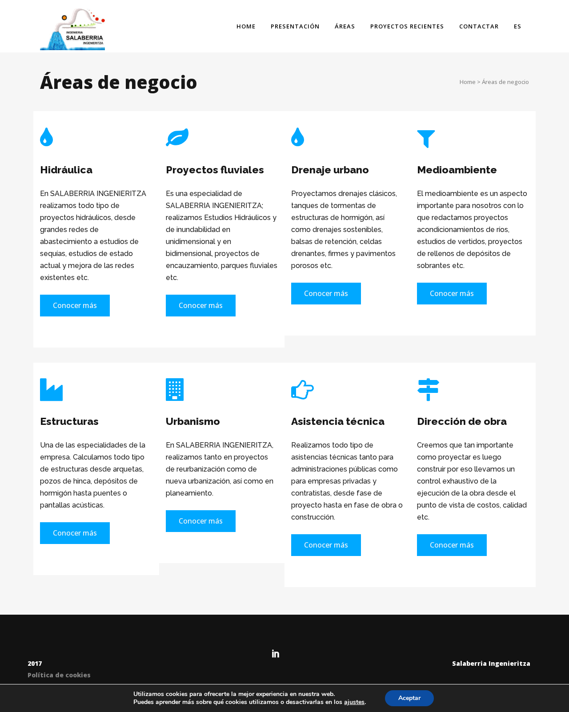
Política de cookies (59, 675)
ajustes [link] (354, 702)
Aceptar (409, 698)
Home (468, 82)
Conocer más (75, 305)
